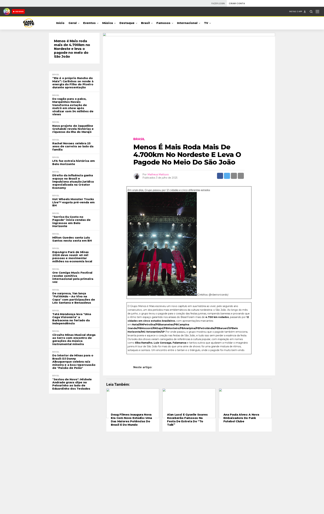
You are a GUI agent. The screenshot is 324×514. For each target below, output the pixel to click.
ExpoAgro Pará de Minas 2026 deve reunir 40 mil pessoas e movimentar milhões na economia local (72, 257)
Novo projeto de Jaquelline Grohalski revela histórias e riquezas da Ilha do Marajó (73, 129)
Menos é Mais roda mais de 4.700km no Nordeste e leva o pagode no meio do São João (72, 48)
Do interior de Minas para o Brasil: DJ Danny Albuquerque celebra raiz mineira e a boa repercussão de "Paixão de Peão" (73, 362)
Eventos (89, 23)
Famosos (163, 23)
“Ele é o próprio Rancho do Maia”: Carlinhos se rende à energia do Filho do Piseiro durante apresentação (72, 83)
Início (60, 23)
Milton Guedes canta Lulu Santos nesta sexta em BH (72, 239)
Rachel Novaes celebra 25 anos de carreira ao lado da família (72, 146)
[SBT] (6, 11)
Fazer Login (218, 3)
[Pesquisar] (311, 11)
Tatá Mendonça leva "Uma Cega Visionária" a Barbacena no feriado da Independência (71, 319)
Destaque (126, 23)
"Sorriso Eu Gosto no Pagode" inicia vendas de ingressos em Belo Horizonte (71, 221)
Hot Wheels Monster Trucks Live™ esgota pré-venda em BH (73, 202)
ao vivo (19, 11)
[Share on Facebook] (220, 176)
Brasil (145, 23)
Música (107, 23)
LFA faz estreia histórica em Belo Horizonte (73, 162)
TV (206, 23)
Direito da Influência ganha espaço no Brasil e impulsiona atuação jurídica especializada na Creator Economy (73, 181)
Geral (73, 23)
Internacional (187, 23)
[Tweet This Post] (227, 176)
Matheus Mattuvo (158, 174)
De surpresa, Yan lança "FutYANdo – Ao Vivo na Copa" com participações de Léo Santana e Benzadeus (73, 298)
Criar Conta (237, 3)
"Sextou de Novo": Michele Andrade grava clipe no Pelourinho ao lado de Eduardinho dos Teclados (72, 384)
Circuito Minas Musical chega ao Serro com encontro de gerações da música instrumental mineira (74, 339)
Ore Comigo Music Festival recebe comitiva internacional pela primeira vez (72, 277)
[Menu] (317, 11)
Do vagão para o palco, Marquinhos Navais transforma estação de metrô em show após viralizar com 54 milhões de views (72, 106)
